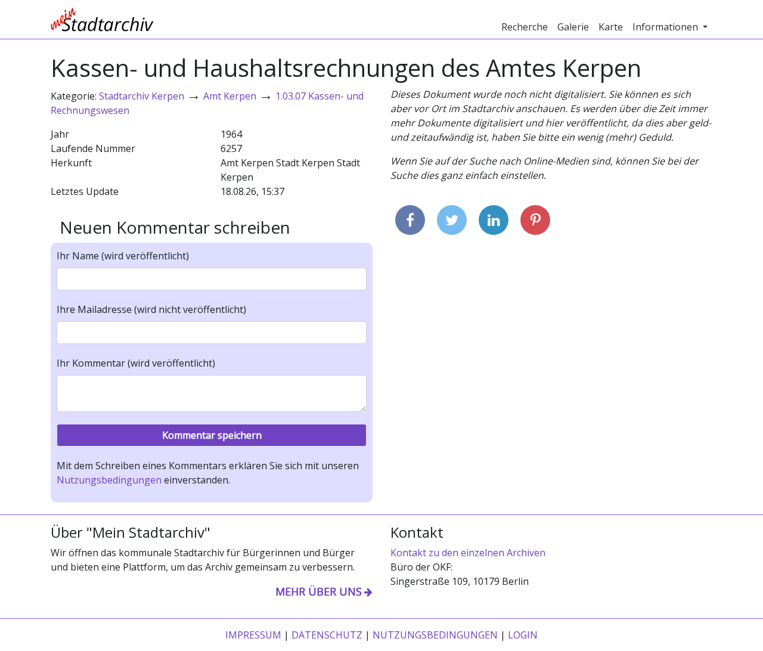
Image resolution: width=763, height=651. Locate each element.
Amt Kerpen (229, 96)
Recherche (524, 26)
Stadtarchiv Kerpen (141, 96)
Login (523, 634)
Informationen (666, 26)
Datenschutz (326, 634)
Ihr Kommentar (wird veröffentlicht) (136, 363)
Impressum (253, 634)
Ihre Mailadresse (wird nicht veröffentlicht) (151, 309)
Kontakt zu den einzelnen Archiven (467, 552)
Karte (610, 26)
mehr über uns (318, 591)
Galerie (573, 26)
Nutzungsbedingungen (109, 479)
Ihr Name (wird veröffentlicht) (123, 255)
